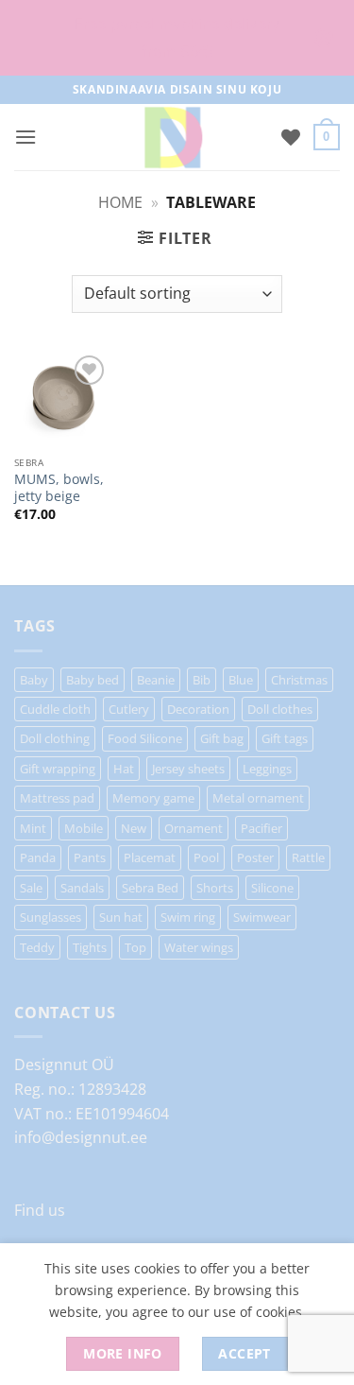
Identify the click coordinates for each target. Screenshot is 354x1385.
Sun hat (121, 917)
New (133, 828)
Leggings (267, 768)
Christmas (299, 679)
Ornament (193, 828)
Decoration (198, 709)
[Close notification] (323, 37)
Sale (31, 887)
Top (135, 947)
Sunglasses (50, 917)
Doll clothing (55, 738)
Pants (90, 857)
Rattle (308, 857)
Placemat (150, 857)
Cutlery (129, 709)
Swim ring (187, 917)
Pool (206, 857)
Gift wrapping (57, 768)
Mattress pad (57, 797)
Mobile (83, 828)
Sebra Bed (150, 887)
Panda (38, 857)
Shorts (214, 887)
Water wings (198, 947)
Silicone (272, 887)
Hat (123, 768)
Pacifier (261, 828)
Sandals (82, 887)
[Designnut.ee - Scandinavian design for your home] (172, 137)
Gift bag (222, 738)
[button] (25, 136)
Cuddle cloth (55, 709)
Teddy (37, 947)
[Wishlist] (290, 137)
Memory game (153, 797)
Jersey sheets (188, 768)
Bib (202, 679)
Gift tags (284, 738)
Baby (34, 679)
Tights (90, 947)
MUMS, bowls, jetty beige (59, 487)
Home (120, 202)
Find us (39, 1210)
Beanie (156, 679)
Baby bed (92, 679)
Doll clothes (279, 709)
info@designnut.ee (80, 1137)
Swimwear (262, 917)
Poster (255, 857)
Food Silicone (145, 738)
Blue (240, 679)
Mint (33, 828)
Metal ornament (258, 797)
